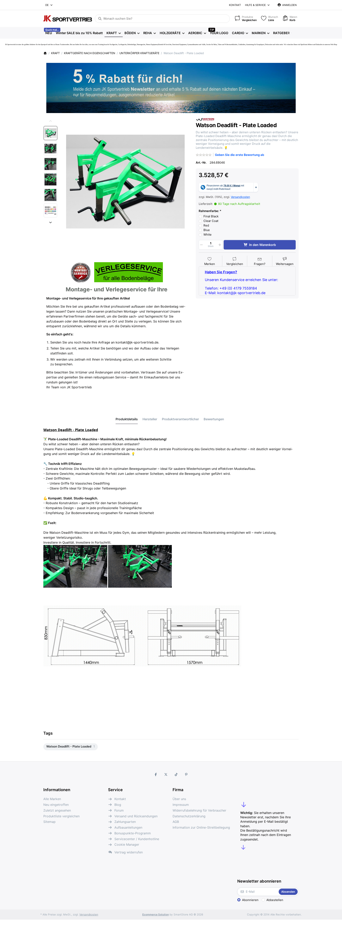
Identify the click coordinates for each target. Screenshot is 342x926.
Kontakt (235, 5)
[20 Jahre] (171, 87)
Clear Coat (210, 221)
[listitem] (125, 181)
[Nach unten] (50, 222)
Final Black (210, 216)
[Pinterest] (186, 774)
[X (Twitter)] (166, 774)
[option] (50, 133)
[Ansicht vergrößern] (125, 181)
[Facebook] (155, 774)
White (207, 234)
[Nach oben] (50, 121)
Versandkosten (240, 197)
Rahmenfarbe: (209, 211)
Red (206, 225)
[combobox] (49, 5)
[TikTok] (176, 774)
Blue (206, 230)
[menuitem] (48, 32)
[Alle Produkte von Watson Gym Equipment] (205, 119)
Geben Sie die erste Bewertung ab (239, 155)
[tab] (127, 419)
